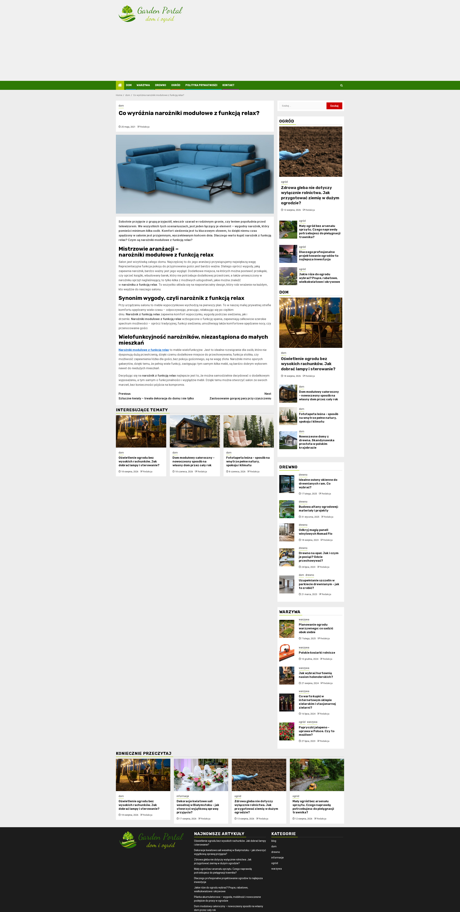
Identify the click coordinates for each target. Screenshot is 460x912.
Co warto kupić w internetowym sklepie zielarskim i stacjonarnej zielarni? (317, 702)
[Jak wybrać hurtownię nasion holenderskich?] (286, 676)
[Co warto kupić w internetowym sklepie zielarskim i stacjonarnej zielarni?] (286, 702)
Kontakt (228, 85)
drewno (160, 85)
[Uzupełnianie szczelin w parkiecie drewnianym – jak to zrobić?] (286, 584)
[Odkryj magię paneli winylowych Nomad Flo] (286, 532)
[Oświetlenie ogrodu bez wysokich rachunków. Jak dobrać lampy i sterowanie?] (141, 431)
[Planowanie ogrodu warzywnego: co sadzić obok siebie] (286, 629)
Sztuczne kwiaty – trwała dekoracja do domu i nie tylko (156, 396)
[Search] (341, 85)
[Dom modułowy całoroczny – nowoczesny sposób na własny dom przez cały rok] (195, 431)
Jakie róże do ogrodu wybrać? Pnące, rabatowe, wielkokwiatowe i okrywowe (319, 278)
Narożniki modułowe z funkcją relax (144, 350)
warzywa (143, 85)
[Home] (120, 85)
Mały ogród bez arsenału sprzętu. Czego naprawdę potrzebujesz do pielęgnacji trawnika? (320, 231)
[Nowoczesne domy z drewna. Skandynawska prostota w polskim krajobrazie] (288, 440)
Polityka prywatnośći (201, 85)
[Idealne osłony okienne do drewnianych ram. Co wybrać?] (286, 484)
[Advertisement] (230, 54)
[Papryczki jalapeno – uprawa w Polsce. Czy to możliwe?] (286, 731)
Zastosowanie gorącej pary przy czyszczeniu (240, 396)
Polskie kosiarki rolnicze (317, 652)
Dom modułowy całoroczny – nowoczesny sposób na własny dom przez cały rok (193, 461)
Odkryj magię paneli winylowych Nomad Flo (315, 531)
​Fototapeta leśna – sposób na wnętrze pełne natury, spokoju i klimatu (248, 461)
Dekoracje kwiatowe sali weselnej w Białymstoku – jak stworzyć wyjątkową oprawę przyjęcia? (198, 807)
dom (129, 85)
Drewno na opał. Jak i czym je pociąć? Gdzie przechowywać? (319, 556)
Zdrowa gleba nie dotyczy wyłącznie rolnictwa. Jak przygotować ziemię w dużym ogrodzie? (310, 195)
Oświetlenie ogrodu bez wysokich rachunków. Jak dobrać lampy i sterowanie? (139, 461)
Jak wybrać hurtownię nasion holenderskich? (316, 675)
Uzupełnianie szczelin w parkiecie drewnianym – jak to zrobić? (319, 584)
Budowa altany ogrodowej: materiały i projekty (318, 508)
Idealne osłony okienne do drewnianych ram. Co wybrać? (318, 483)
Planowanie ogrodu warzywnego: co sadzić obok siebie (316, 628)
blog (273, 840)
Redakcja (145, 127)
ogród (175, 85)
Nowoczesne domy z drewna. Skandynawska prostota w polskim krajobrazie (316, 442)
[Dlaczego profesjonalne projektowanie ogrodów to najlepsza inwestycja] (288, 254)
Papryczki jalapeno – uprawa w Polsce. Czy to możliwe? (316, 731)
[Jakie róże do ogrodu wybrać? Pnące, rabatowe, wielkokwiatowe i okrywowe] (288, 276)
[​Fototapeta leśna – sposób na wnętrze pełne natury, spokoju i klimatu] (249, 431)
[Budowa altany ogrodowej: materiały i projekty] (286, 509)
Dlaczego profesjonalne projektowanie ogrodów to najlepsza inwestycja (318, 255)
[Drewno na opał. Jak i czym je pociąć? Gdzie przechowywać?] (286, 557)
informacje (183, 796)
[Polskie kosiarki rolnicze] (286, 653)
